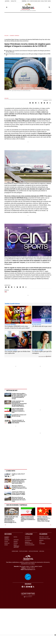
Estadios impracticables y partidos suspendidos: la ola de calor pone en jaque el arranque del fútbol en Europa (19, 396)
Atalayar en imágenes (29, 544)
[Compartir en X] (38, 103)
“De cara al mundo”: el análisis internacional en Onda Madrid (18, 422)
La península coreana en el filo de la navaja (19, 415)
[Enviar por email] (30, 103)
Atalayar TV (27, 538)
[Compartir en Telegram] (44, 103)
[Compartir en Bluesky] (41, 103)
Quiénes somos (15, 551)
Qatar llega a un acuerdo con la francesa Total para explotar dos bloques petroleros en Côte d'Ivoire (28, 51)
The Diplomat (42, 543)
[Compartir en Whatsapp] (50, 103)
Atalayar (6, 35)
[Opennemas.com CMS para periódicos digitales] (28, 595)
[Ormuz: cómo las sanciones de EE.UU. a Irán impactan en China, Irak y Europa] (44, 514)
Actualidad (16, 539)
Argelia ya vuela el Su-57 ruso (18, 474)
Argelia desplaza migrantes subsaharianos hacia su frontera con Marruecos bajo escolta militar (19, 481)
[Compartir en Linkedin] (47, 103)
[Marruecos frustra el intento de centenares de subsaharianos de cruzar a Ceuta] (7, 498)
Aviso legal (41, 551)
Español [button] (8, 1)
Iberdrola (41, 540)
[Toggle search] (49, 7)
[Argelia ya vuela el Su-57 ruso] (7, 475)
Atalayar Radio (28, 540)
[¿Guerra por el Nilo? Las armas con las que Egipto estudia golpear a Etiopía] (7, 493)
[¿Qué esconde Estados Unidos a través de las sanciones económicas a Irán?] (7, 409)
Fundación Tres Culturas (44, 538)
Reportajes (6, 543)
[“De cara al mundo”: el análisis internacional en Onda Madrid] (7, 421)
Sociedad (16, 541)
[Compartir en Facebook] (35, 103)
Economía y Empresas (14, 35)
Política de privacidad (33, 551)
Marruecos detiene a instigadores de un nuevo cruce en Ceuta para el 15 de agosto (19, 487)
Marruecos (6, 539)
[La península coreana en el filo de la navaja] (7, 416)
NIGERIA (49, 1)
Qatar (6, 291)
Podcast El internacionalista (29, 543)
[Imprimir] (32, 103)
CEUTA (28, 1)
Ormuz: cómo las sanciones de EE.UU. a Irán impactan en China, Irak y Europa (43, 519)
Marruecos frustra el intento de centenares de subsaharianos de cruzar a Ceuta (19, 499)
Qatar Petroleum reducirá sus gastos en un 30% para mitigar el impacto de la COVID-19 (28, 54)
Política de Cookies (23, 551)
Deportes (16, 543)
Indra (40, 542)
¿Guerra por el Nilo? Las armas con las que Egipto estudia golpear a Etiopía (18, 493)
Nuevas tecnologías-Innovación (16, 546)
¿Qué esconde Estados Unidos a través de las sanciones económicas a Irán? (18, 410)
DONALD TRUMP (44, 1)
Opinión (6, 544)
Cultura (6, 541)
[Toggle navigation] (6, 7)
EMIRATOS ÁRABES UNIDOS (35, 1)
